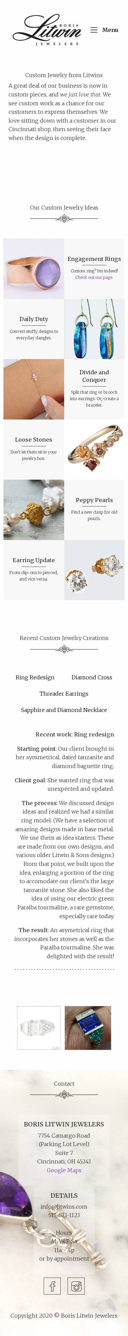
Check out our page (93, 277)
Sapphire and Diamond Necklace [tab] (64, 710)
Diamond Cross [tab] (92, 677)
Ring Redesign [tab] (35, 677)
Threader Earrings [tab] (64, 693)
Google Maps (64, 1170)
